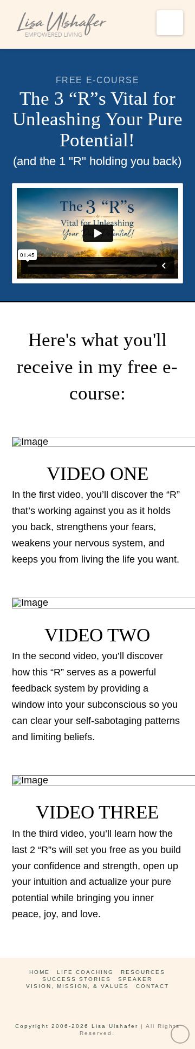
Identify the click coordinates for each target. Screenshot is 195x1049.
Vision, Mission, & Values (77, 986)
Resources (143, 972)
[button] (170, 22)
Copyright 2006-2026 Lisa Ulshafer (76, 1026)
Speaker (135, 979)
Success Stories (76, 979)
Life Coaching (85, 972)
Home (39, 972)
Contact (152, 986)
